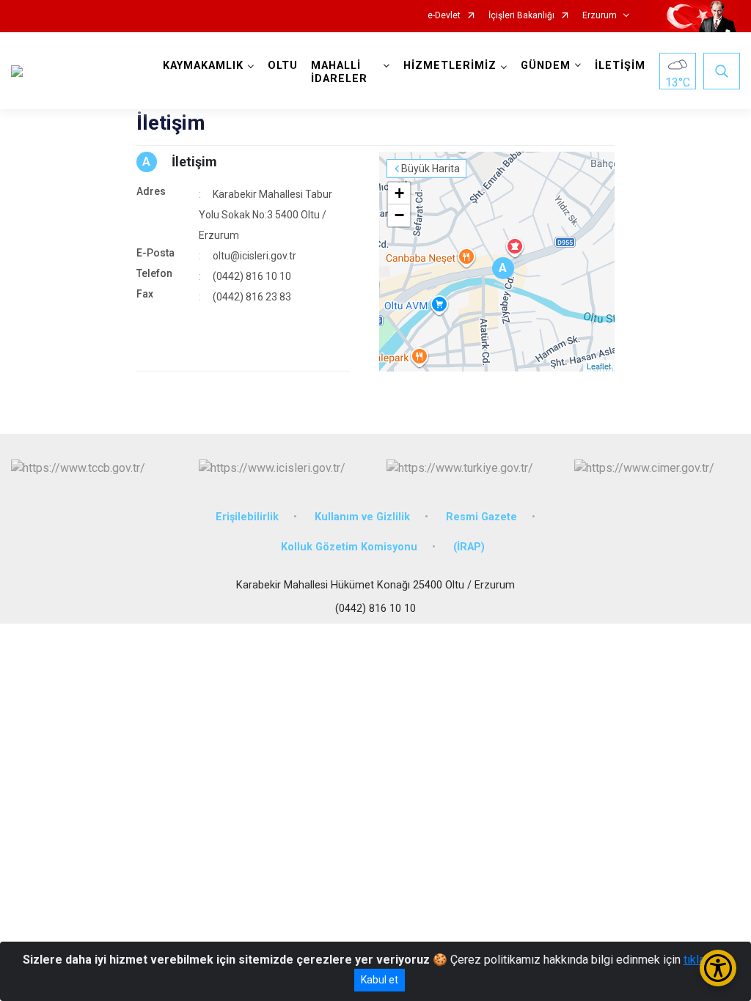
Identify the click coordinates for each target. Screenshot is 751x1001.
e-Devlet (444, 16)
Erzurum (599, 16)
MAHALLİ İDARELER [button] (339, 72)
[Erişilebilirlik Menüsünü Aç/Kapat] (718, 968)
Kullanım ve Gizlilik (362, 517)
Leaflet (599, 366)
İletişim (194, 161)
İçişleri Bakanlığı (521, 16)
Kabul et (379, 980)
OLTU (283, 65)
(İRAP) (469, 547)
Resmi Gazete (481, 517)
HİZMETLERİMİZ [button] (450, 65)
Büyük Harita (430, 168)
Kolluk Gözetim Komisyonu (349, 547)
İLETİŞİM (620, 65)
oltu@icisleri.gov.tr (254, 256)
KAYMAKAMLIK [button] (203, 65)
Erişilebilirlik (247, 517)
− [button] (399, 215)
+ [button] (399, 193)
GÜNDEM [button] (546, 65)
